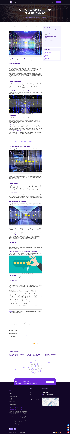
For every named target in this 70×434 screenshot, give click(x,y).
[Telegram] (12, 429)
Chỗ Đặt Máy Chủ (32, 2)
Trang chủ (15, 2)
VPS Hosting (28, 17)
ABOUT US (37, 2)
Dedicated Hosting (48, 52)
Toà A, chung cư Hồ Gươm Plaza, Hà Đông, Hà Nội (19, 335)
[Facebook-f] (10, 429)
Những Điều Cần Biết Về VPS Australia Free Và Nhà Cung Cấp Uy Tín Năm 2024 (27, 339)
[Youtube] (15, 429)
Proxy (29, 2)
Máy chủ (27, 2)
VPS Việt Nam (24, 2)
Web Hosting (46, 34)
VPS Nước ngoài (19, 2)
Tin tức (35, 2)
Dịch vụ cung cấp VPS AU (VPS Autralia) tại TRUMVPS (23, 141)
